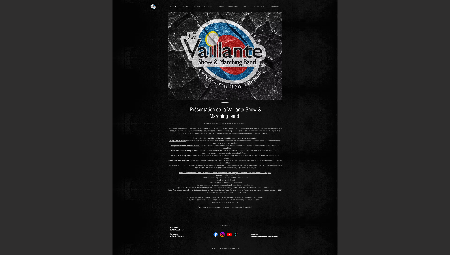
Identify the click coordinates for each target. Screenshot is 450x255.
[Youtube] (229, 234)
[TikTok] (236, 234)
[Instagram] (222, 234)
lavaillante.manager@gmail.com (225, 202)
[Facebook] (215, 234)
